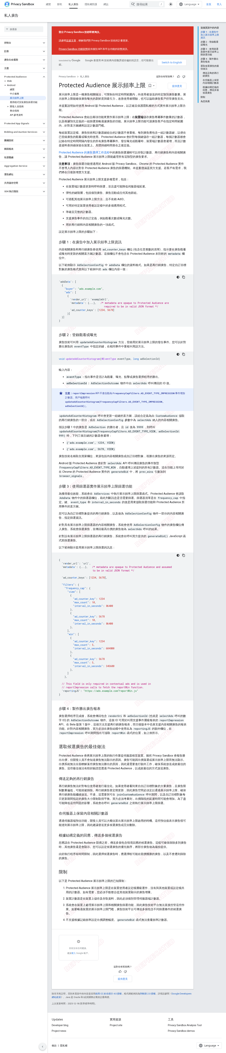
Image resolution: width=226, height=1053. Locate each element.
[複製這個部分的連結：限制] (70, 872)
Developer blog (60, 1025)
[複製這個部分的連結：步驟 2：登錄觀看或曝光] (100, 335)
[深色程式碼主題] (178, 277)
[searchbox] (23, 29)
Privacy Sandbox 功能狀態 (73, 49)
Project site (116, 1025)
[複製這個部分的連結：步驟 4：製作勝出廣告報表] (104, 709)
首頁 (208, 4)
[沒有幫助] (183, 76)
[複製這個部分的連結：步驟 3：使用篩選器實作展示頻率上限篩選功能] (135, 487)
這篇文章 (71, 40)
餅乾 (59, 4)
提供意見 (177, 86)
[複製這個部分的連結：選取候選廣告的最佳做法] (108, 747)
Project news (59, 1030)
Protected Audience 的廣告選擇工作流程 (84, 152)
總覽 (48, 4)
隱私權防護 (91, 4)
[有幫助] (178, 76)
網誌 (105, 4)
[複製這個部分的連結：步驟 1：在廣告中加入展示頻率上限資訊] (125, 242)
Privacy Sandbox (67, 76)
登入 (219, 4)
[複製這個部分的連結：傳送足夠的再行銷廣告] (97, 779)
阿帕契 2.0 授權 (148, 993)
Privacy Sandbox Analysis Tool (185, 1025)
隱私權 (63, 1045)
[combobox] (147, 4)
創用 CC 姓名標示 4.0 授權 (108, 993)
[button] (21, 43)
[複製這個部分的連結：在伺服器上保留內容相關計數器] (111, 814)
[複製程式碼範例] (183, 277)
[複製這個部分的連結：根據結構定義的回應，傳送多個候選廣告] (125, 836)
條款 (54, 1045)
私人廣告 (73, 4)
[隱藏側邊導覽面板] (42, 1046)
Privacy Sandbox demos (181, 1030)
